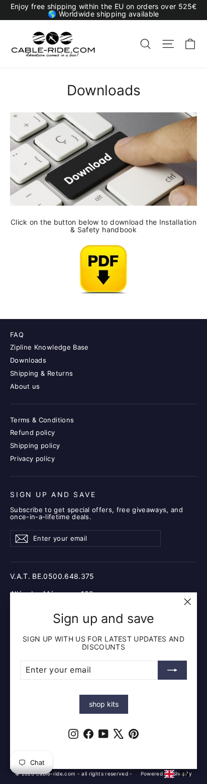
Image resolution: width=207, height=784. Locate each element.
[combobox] (177, 774)
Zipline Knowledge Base (49, 347)
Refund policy (32, 432)
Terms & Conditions (42, 420)
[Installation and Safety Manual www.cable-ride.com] (103, 269)
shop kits (104, 704)
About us (25, 386)
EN (184, 774)
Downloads (28, 360)
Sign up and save (53, 495)
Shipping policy (35, 445)
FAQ (17, 335)
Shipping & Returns (41, 373)
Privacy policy (32, 458)
